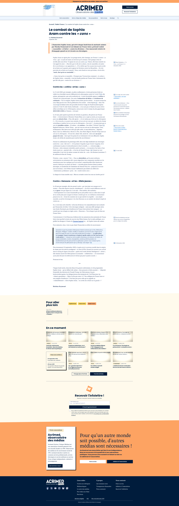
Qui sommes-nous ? (55, 466)
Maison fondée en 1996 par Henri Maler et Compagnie (89, 502)
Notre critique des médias (79, 18)
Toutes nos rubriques (83, 484)
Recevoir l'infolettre (130, 11)
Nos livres (80, 494)
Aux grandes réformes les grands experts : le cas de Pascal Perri (56, 366)
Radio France (59, 24)
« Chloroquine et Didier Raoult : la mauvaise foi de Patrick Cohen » (120, 129)
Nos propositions (93, 18)
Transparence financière (103, 486)
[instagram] (59, 488)
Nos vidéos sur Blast (83, 492)
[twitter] (51, 488)
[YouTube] (55, 488)
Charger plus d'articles (80, 374)
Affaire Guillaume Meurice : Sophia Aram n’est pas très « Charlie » (54, 312)
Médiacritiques (81, 486)
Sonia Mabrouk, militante (54, 360)
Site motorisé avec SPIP (97, 498)
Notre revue (104, 18)
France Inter (82, 303)
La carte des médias (83, 489)
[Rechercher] (118, 18)
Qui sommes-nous (102, 484)
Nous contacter (101, 489)
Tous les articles (98, 374)
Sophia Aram (72, 303)
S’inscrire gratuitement (90, 407)
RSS (88, 498)
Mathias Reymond (56, 37)
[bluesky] (63, 488)
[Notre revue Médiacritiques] (51, 11)
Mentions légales (79, 498)
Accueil (51, 24)
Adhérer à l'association (120, 461)
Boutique (112, 18)
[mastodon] (67, 488)
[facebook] (47, 488)
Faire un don (130, 7)
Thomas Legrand (78, 221)
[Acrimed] (89, 9)
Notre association (64, 18)
